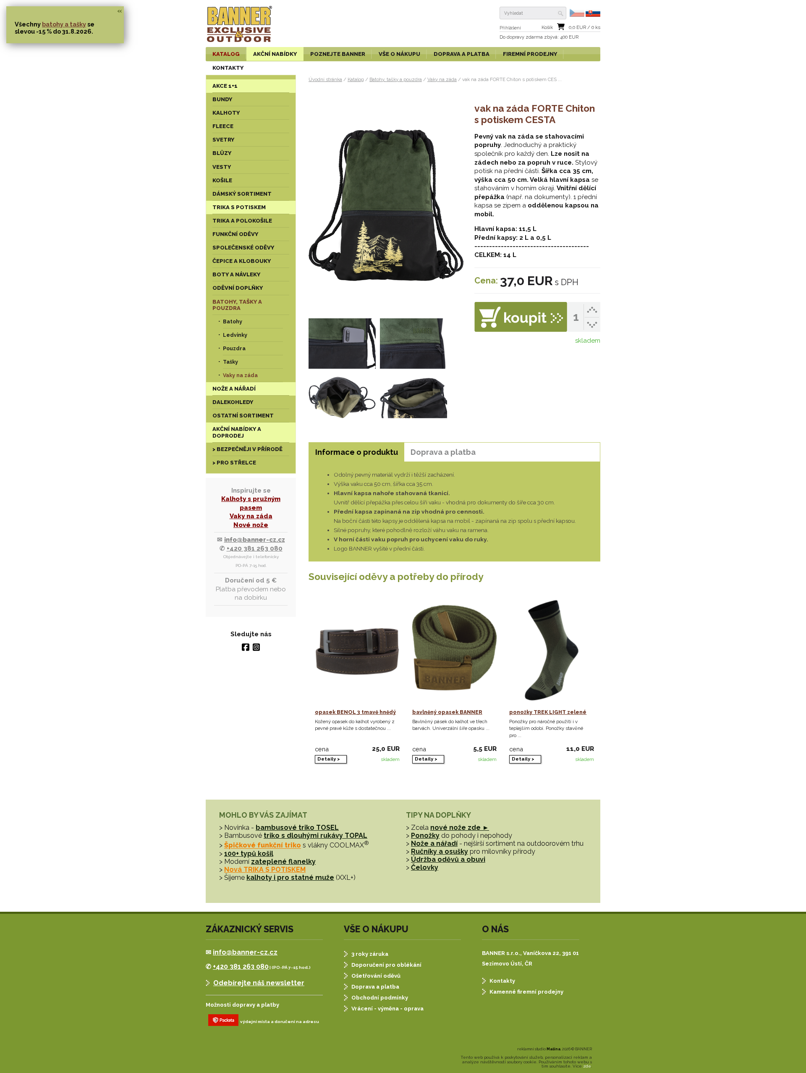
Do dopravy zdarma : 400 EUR (539, 37)
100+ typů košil (248, 854)
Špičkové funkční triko (262, 846)
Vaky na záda (251, 516)
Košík (547, 27)
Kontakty (502, 981)
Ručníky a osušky (439, 851)
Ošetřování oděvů (375, 976)
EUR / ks (584, 27)
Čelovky (424, 867)
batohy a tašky (64, 24)
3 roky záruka (369, 954)
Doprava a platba (375, 987)
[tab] (356, 452)
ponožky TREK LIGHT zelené (547, 712)
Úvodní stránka (325, 79)
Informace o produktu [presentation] (356, 452)
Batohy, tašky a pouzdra (395, 79)
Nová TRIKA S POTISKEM (265, 870)
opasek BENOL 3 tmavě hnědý (355, 712)
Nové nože (250, 525)
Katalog (356, 79)
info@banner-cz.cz (254, 539)
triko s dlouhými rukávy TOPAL (315, 836)
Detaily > (328, 759)
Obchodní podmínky (379, 997)
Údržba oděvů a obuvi (448, 859)
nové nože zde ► (459, 828)
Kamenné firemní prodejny (526, 992)
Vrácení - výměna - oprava (387, 1008)
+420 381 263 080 (255, 548)
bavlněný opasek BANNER (447, 712)
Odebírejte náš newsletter (258, 983)
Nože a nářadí (434, 843)
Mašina (553, 1049)
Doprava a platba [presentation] (443, 452)
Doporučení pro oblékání (386, 965)
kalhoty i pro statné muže (290, 877)
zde (587, 1066)
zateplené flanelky (283, 862)
